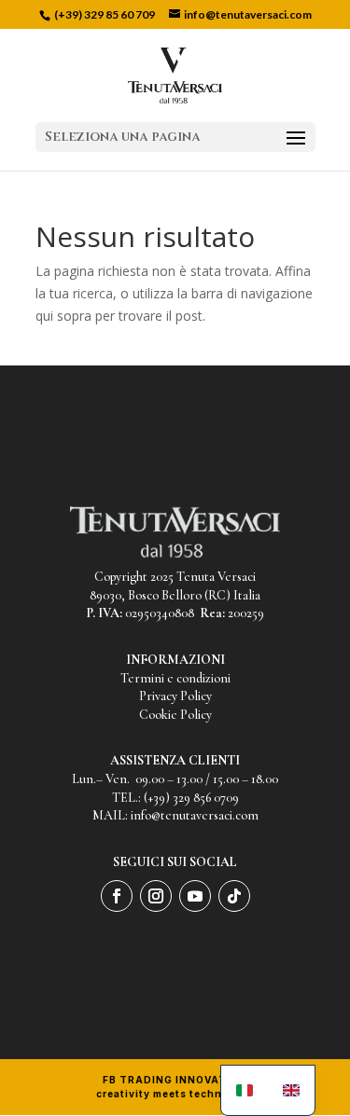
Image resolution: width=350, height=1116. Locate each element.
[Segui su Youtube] (195, 896)
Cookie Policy (175, 715)
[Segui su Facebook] (117, 896)
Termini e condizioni (175, 678)
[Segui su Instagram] (156, 896)
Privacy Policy (175, 696)
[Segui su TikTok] (234, 896)
